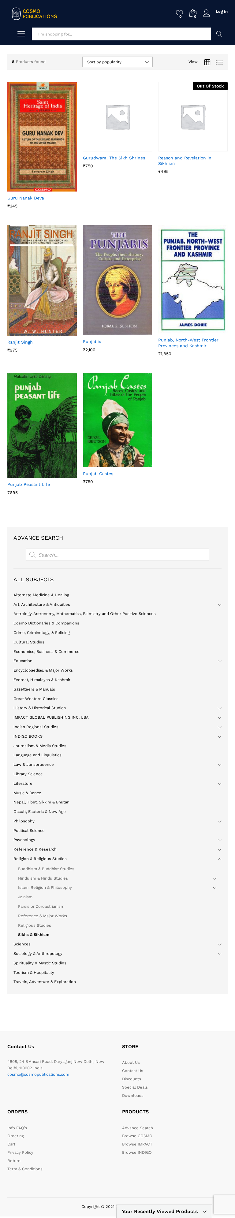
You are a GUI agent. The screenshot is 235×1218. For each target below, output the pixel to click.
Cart (11, 1144)
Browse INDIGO (137, 1152)
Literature (22, 783)
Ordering (15, 1136)
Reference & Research (35, 849)
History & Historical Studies (39, 708)
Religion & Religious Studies (40, 858)
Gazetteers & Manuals (34, 689)
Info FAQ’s (17, 1128)
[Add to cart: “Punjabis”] (102, 331)
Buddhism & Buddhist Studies (46, 868)
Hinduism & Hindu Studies (43, 878)
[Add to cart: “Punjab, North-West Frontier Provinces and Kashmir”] (178, 330)
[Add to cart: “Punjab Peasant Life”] (27, 474)
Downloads (133, 1095)
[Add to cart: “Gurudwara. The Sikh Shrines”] (102, 148)
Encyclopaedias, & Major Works (43, 670)
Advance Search (219, 34)
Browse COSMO (137, 1136)
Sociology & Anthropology (37, 953)
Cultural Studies (28, 642)
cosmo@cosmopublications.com (38, 1074)
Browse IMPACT (137, 1144)
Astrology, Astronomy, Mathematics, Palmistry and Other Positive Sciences (84, 613)
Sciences (22, 944)
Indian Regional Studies (35, 726)
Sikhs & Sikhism (33, 934)
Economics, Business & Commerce (46, 651)
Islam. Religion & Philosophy (45, 887)
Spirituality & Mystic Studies (39, 963)
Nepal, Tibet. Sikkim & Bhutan (41, 802)
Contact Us (132, 1070)
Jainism (25, 897)
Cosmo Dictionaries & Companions (46, 623)
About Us (131, 1062)
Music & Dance (27, 793)
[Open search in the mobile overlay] (117, 555)
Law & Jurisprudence (33, 764)
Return (14, 1160)
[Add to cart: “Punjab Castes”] (102, 463)
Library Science (28, 774)
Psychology (24, 839)
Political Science (29, 830)
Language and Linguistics (37, 755)
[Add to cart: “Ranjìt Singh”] (27, 332)
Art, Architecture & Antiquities (41, 604)
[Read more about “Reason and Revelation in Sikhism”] (178, 148)
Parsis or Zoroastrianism (41, 906)
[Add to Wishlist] (55, 188)
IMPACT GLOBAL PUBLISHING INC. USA (51, 717)
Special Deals (135, 1087)
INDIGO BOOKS (28, 736)
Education (22, 660)
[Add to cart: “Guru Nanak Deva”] (27, 188)
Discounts (131, 1079)
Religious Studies (34, 925)
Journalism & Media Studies (39, 745)
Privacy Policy (20, 1152)
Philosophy (24, 821)
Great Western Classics (35, 698)
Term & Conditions (25, 1169)
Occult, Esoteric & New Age (39, 811)
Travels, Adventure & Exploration (44, 981)
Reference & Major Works (42, 916)
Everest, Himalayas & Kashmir (41, 679)
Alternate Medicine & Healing (41, 595)
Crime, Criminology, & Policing (41, 632)
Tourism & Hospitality (33, 972)
